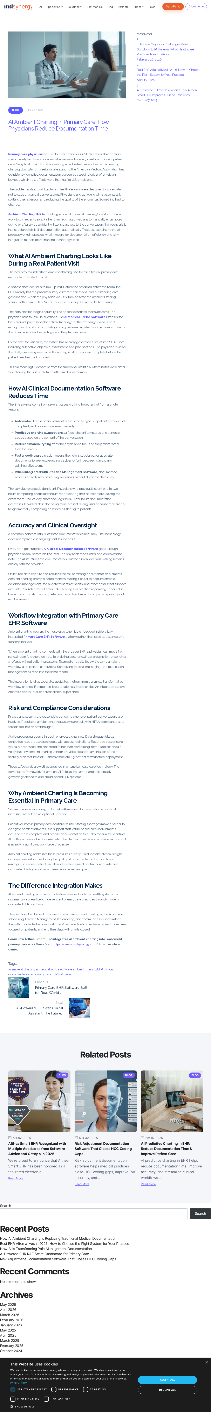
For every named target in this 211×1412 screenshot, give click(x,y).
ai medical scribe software (54, 969)
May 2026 (8, 1304)
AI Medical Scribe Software (84, 317)
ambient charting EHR (88, 969)
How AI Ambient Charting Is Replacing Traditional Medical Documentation (58, 1238)
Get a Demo (173, 6)
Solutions (74, 6)
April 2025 (8, 1335)
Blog (110, 6)
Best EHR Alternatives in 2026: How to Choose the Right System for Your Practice (64, 1244)
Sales (152, 6)
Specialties (54, 6)
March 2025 (9, 1341)
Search (5, 1206)
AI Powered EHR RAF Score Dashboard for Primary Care (44, 1254)
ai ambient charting (22, 969)
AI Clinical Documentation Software (71, 549)
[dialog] (105, 1385)
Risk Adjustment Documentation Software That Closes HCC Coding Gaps (58, 1259)
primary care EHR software (52, 974)
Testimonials (94, 6)
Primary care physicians (25, 154)
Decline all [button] (167, 1390)
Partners (123, 6)
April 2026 (8, 1310)
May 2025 (8, 1330)
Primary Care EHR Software (44, 637)
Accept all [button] (167, 1380)
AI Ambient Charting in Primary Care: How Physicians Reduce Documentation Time (58, 125)
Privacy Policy (18, 1382)
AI (40, 6)
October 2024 (11, 1351)
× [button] (206, 1362)
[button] (71, 1406)
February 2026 (11, 1320)
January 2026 (11, 1325)
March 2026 (9, 1315)
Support (139, 6)
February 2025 (11, 1346)
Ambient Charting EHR (24, 214)
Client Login (196, 6)
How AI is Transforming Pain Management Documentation (46, 1249)
